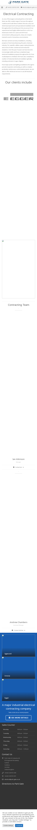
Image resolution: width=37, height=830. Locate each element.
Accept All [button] (19, 825)
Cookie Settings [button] (8, 825)
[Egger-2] (18, 96)
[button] (2, 7)
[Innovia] (18, 668)
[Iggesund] (18, 646)
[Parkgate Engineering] (18, 2)
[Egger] (18, 690)
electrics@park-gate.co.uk (12, 779)
